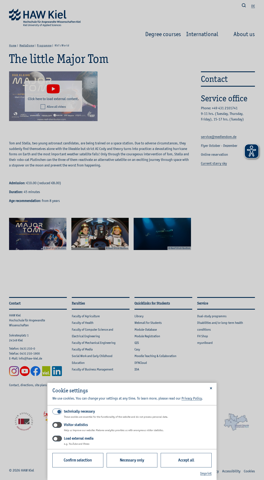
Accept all (186, 460)
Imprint (206, 473)
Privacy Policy (192, 398)
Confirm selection (78, 460)
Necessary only (132, 460)
